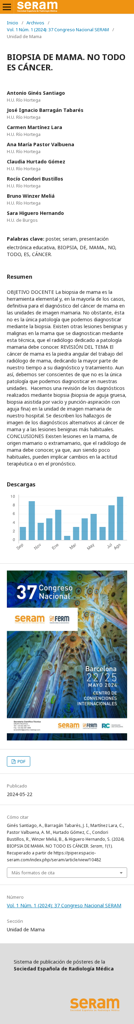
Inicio (12, 23)
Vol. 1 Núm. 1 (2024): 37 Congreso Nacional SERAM (58, 29)
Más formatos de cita (33, 873)
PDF (20, 761)
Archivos (35, 23)
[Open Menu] (7, 7)
